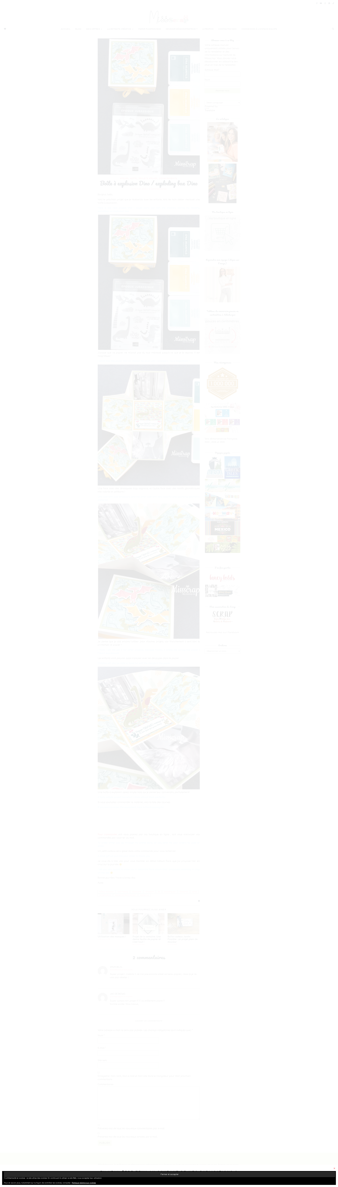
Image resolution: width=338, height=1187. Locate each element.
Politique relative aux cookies (84, 1183)
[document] (169, 593)
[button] (334, 1168)
